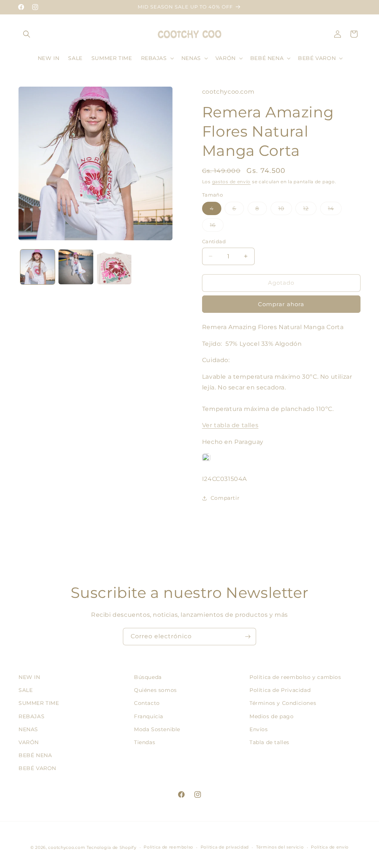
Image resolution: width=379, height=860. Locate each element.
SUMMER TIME (39, 703)
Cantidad (214, 241)
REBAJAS (31, 716)
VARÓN (29, 742)
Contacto (147, 703)
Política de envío (330, 847)
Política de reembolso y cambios (295, 677)
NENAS (28, 729)
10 (285, 210)
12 (309, 210)
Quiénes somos (155, 690)
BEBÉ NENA (35, 755)
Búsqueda (148, 677)
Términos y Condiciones (282, 703)
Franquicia (148, 716)
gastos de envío (231, 181)
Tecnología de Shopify (112, 847)
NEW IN (29, 677)
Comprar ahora (281, 304)
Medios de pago (271, 716)
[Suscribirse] (247, 636)
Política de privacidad (225, 847)
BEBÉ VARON (37, 768)
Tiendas (144, 742)
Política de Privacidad (280, 690)
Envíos (258, 729)
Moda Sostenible (157, 729)
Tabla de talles (269, 742)
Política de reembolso (168, 847)
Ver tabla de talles (230, 425)
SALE (26, 690)
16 (217, 226)
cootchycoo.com (66, 847)
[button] (27, 34)
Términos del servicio (280, 847)
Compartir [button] (225, 498)
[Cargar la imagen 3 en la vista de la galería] (114, 267)
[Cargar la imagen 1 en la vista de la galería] (37, 267)
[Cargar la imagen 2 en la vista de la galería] (75, 267)
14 (335, 210)
